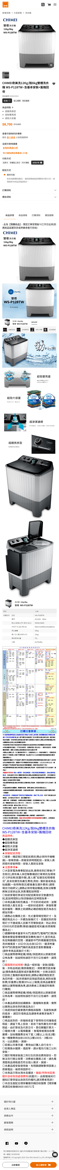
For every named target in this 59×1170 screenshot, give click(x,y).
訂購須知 (36, 215)
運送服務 (49, 215)
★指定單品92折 (10, 147)
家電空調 (6, 12)
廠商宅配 (11, 174)
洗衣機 (28, 12)
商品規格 (23, 215)
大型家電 (18, 12)
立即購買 (15, 1164)
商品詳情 (9, 215)
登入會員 (11, 137)
